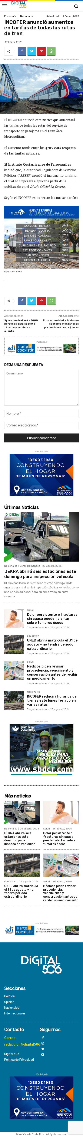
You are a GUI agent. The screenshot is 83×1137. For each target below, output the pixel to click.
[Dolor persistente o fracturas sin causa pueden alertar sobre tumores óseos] (14, 618)
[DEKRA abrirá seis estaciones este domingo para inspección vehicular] (41, 537)
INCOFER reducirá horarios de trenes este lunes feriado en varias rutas (52, 700)
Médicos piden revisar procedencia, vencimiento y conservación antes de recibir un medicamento (52, 672)
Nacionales (26, 16)
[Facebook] (22, 51)
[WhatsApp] (51, 51)
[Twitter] (31, 51)
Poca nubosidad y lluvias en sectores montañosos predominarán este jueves (61, 324)
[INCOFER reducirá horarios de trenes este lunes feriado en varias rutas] (14, 700)
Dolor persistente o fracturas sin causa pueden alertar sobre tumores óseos (52, 619)
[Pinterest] (41, 51)
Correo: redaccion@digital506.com (26, 1041)
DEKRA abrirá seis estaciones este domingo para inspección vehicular (40, 574)
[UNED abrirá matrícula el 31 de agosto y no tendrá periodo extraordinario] (14, 644)
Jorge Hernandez (30, 566)
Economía (10, 16)
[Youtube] (43, 1055)
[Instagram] (43, 1043)
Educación (33, 636)
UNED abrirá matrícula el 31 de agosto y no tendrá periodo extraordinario (52, 644)
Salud (30, 610)
